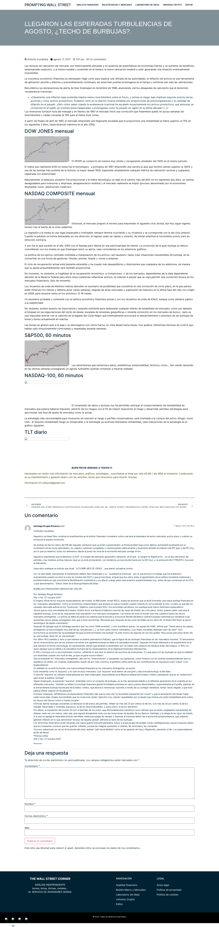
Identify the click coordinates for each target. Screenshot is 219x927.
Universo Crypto (172, 5)
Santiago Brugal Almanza (47, 526)
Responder (38, 743)
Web (27, 828)
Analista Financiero (87, 5)
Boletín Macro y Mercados (117, 5)
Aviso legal (163, 885)
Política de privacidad (169, 889)
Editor (189, 5)
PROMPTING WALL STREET (48, 5)
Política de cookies (167, 894)
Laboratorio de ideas (147, 5)
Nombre (30, 804)
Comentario (32, 766)
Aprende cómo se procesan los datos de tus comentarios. (107, 847)
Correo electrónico (36, 816)
